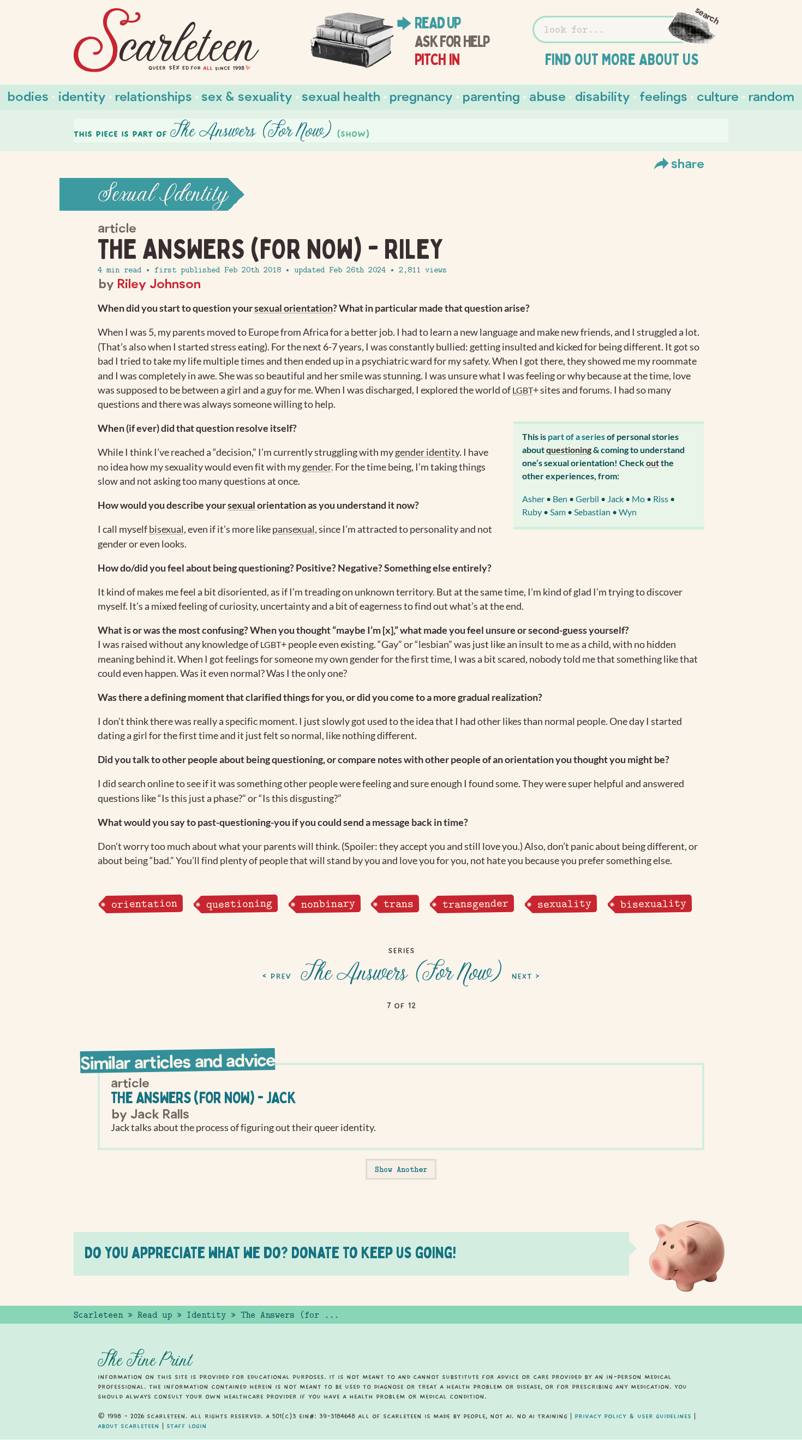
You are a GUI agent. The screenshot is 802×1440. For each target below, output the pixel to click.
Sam (558, 512)
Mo (638, 498)
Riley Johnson (159, 283)
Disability (602, 96)
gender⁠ (316, 467)
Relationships (153, 96)
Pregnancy (421, 96)
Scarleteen (98, 1315)
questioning (239, 903)
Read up (437, 23)
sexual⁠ (241, 505)
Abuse (547, 96)
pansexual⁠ (293, 529)
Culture (718, 96)
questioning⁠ (568, 449)
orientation (144, 903)
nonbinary (328, 903)
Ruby (532, 512)
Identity (82, 96)
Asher (533, 498)
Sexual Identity (163, 194)
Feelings (663, 96)
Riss (660, 498)
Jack (615, 498)
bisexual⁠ (166, 529)
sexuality (564, 903)
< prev (276, 975)
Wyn (628, 512)
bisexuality (653, 903)
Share (687, 163)
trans (399, 903)
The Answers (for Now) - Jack (203, 1097)
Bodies (28, 96)
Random (771, 96)
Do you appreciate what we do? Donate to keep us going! (270, 1252)
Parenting (491, 96)
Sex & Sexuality (246, 96)
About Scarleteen (128, 1426)
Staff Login (186, 1426)
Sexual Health (341, 96)
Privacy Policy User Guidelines (632, 1416)
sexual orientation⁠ (293, 308)
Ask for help (452, 41)
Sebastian (592, 512)
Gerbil (587, 498)
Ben (560, 498)
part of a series (576, 436)
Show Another (401, 1169)
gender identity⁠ (427, 452)
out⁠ (652, 462)
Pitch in (437, 59)
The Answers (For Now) (401, 973)
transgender (475, 903)
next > (525, 975)
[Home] (166, 40)
